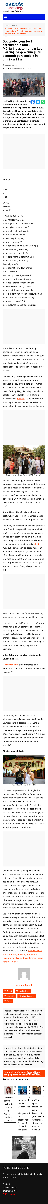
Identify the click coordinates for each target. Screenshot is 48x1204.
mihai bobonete (28, 996)
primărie (20, 398)
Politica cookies (10, 1187)
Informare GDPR (10, 1191)
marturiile (11, 996)
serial (9, 1001)
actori (9, 991)
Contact (6, 1184)
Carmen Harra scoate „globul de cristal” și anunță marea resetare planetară (10, 1104)
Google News (33, 1072)
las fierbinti (24, 991)
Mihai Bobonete (10, 664)
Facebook (35, 1074)
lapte (37, 544)
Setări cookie (9, 1194)
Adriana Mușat (11, 65)
